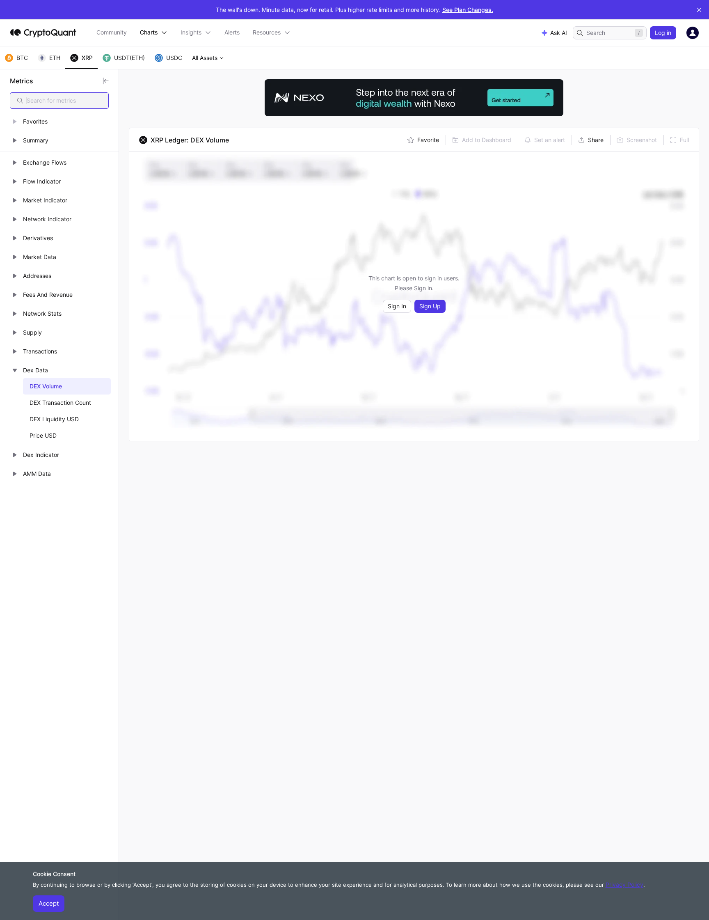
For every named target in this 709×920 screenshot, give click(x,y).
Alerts (232, 32)
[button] (59, 121)
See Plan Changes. (467, 9)
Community (111, 32)
